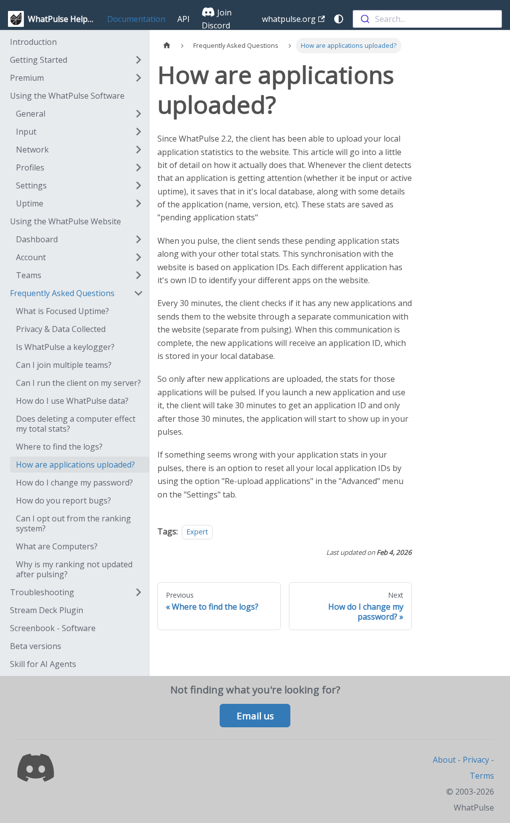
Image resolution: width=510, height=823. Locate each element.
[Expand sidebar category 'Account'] (138, 257)
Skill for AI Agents (43, 663)
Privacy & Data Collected (61, 329)
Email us (255, 715)
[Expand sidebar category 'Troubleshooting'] (138, 592)
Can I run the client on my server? (78, 382)
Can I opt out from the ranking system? (73, 523)
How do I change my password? (74, 482)
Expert (197, 531)
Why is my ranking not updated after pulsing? (74, 569)
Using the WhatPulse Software (67, 95)
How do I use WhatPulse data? (72, 400)
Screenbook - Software (53, 628)
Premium (27, 77)
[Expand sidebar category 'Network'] (138, 150)
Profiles (30, 167)
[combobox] (427, 19)
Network (32, 149)
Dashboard (37, 239)
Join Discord (217, 19)
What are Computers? (57, 546)
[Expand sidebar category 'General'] (138, 114)
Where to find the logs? (59, 446)
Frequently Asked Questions (62, 293)
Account (31, 257)
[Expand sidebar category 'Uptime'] (138, 203)
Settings (31, 185)
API (183, 18)
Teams (28, 275)
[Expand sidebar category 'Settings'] (138, 185)
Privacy (476, 759)
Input (26, 131)
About (444, 759)
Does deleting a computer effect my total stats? (75, 423)
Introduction (33, 41)
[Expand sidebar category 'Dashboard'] (138, 239)
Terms (482, 775)
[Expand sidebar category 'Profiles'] (138, 167)
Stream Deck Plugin (46, 610)
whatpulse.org (289, 18)
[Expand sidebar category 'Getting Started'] (138, 60)
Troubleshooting (42, 592)
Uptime (29, 203)
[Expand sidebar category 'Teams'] (138, 275)
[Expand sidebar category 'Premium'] (138, 78)
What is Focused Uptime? (62, 311)
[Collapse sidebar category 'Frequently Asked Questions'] (138, 293)
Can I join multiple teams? (64, 364)
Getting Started (38, 59)
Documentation (136, 18)
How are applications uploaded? (75, 464)
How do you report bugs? (63, 500)
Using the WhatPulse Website (65, 221)
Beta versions (35, 646)
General (30, 113)
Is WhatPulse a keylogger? (65, 346)
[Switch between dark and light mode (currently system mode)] (339, 19)
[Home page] (166, 45)
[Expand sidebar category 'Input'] (138, 132)
